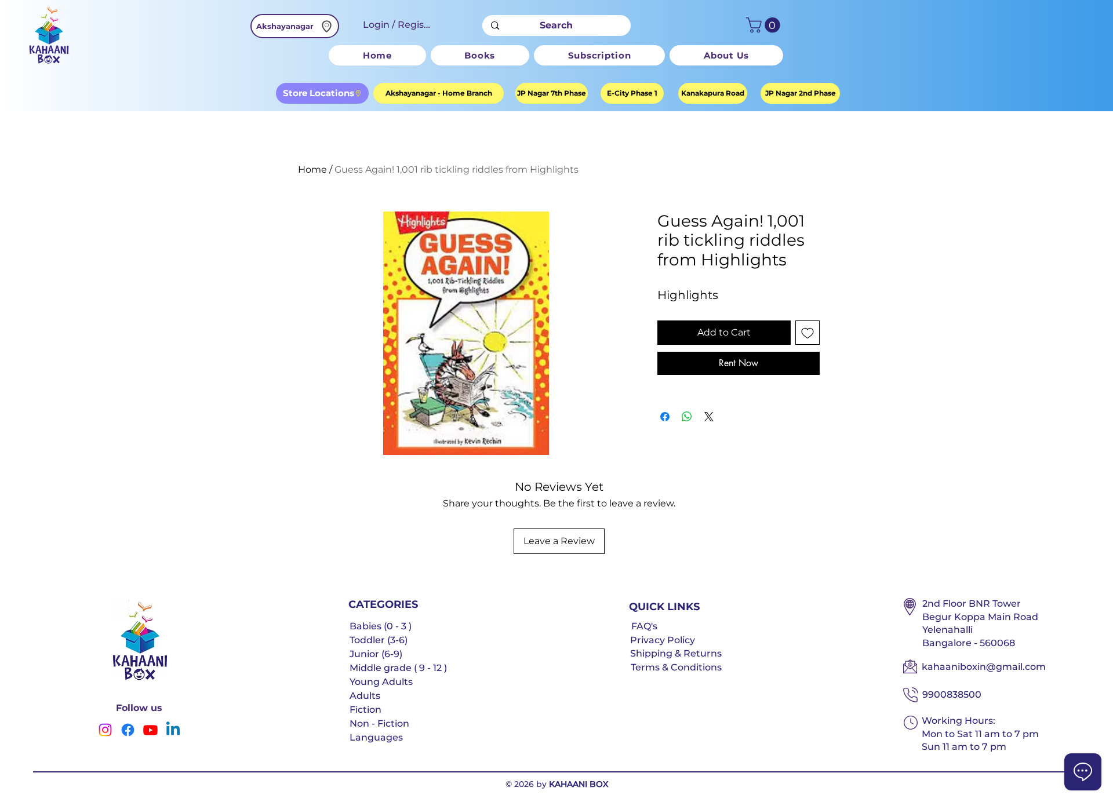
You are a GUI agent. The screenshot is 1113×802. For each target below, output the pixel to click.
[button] (765, 25)
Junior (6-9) (376, 653)
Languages (376, 737)
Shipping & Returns (676, 653)
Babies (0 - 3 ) (381, 626)
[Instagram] (105, 729)
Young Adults (381, 681)
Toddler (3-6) (379, 640)
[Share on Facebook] (665, 417)
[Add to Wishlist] (807, 332)
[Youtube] (150, 729)
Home (312, 169)
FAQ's (644, 626)
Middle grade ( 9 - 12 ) (398, 667)
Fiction (365, 709)
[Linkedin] (173, 729)
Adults (365, 695)
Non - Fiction (379, 723)
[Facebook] (127, 729)
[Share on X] (709, 417)
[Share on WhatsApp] (687, 417)
